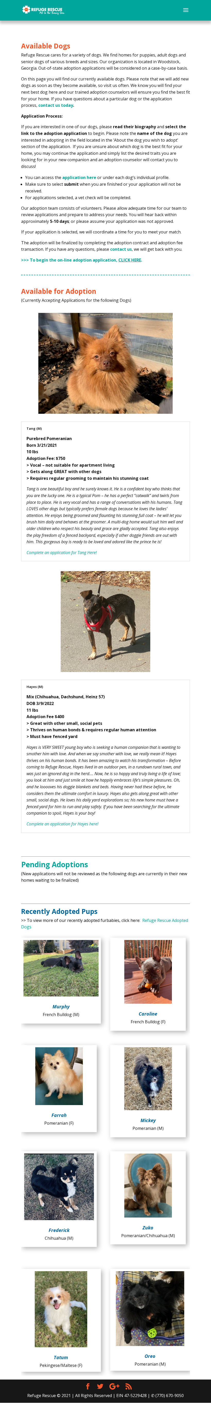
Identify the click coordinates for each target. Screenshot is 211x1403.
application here (79, 177)
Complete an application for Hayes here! (62, 824)
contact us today (55, 105)
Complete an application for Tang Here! (62, 552)
